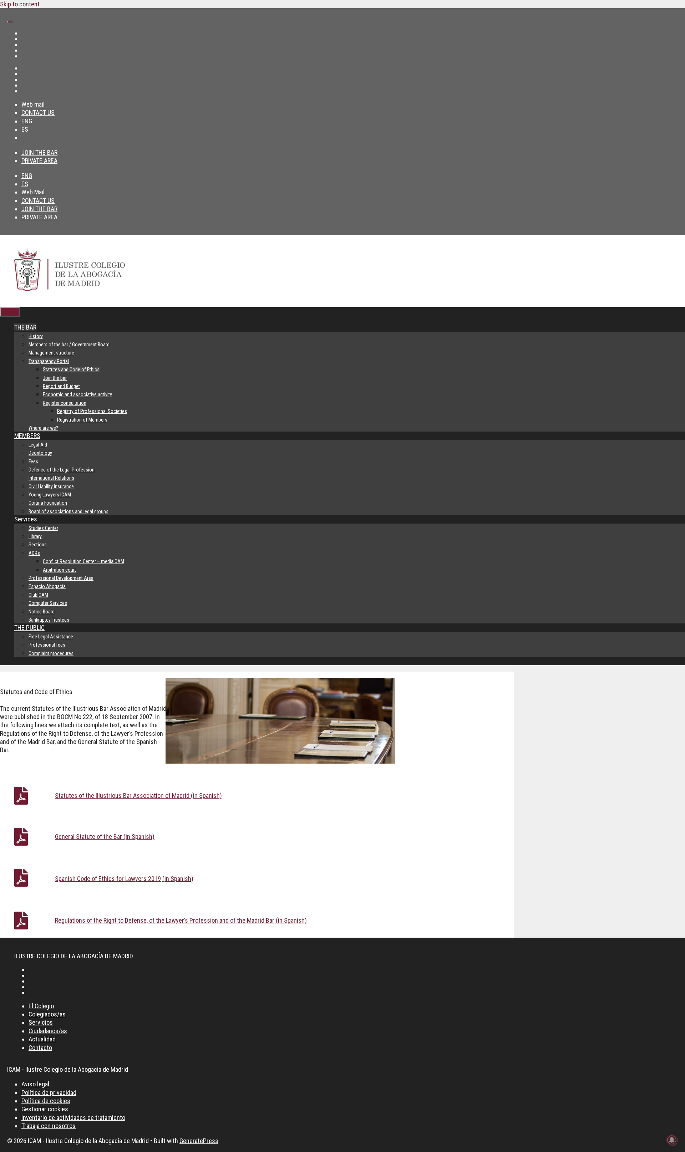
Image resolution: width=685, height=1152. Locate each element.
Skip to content (20, 4)
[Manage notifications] (672, 1140)
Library (35, 536)
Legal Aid (38, 445)
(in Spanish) (177, 878)
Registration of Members (82, 420)
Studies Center (43, 528)
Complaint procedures (51, 653)
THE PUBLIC (29, 627)
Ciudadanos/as (48, 1031)
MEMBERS (27, 435)
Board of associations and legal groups (68, 511)
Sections (38, 544)
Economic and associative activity (77, 394)
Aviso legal (35, 1084)
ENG (26, 121)
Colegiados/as (47, 1014)
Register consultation (64, 403)
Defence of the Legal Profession (62, 470)
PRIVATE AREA (39, 160)
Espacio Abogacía (47, 586)
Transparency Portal (49, 361)
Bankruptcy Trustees (49, 620)
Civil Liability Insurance (51, 486)
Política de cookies (45, 1101)
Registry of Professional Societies (92, 411)
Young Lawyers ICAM (50, 495)
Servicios (41, 1022)
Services (25, 519)
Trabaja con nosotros (48, 1126)
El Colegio (41, 1006)
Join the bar (55, 378)
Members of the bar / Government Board (69, 344)
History (36, 336)
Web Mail (33, 192)
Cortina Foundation (48, 503)
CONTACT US (38, 112)
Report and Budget (61, 386)
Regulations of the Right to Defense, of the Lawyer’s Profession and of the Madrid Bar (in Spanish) (181, 920)
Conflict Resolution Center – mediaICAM (83, 561)
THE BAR (25, 327)
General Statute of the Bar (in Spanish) (104, 836)
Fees (33, 461)
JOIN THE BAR (39, 152)
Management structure (51, 353)
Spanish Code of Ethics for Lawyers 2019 (108, 878)
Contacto (40, 1047)
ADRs (34, 553)
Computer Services (48, 603)
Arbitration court (59, 570)
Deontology (40, 453)
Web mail (33, 104)
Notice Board (42, 612)
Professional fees (47, 645)
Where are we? (43, 428)
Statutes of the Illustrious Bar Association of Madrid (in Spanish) (138, 795)
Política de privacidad (48, 1092)
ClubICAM (38, 595)
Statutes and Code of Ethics (71, 369)
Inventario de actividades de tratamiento (73, 1117)
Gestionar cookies (44, 1109)
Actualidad (42, 1039)
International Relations (51, 478)
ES (24, 129)
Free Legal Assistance (51, 636)
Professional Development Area (61, 578)
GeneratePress (198, 1141)
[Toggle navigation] (10, 22)
